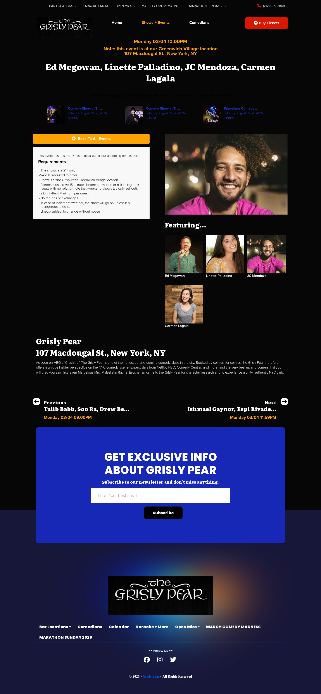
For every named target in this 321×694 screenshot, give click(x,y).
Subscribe (163, 513)
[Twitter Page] (173, 661)
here (136, 156)
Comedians (199, 22)
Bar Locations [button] (61, 6)
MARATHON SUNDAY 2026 (208, 6)
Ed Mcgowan (175, 276)
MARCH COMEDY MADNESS (162, 6)
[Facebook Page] (147, 661)
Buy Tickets (269, 23)
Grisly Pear (151, 676)
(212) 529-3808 (273, 6)
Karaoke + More (96, 6)
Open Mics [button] (124, 6)
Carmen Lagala (177, 326)
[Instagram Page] (160, 661)
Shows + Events (156, 22)
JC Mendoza (257, 276)
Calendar (119, 626)
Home (117, 22)
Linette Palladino (219, 276)
